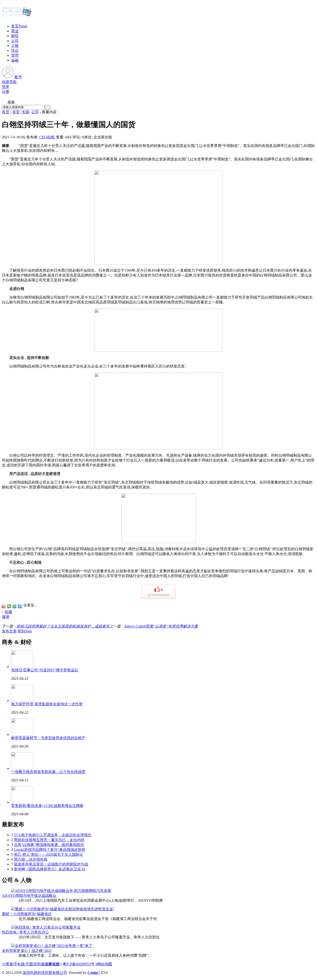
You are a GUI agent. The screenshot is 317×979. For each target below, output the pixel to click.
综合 (15, 50)
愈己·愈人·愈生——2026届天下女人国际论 (48, 854)
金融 (15, 60)
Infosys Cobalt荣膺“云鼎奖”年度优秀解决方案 (161, 626)
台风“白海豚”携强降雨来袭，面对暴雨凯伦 (49, 845)
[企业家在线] (17, 16)
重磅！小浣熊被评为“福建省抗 (27, 914)
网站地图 (104, 964)
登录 (5, 87)
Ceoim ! (93, 973)
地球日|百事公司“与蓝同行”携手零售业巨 (44, 670)
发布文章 (9, 631)
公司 (15, 41)
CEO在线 (46, 137)
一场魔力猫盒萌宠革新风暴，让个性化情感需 (48, 772)
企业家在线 (50, 964)
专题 (25, 112)
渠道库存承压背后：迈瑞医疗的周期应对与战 (51, 864)
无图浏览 (33, 964)
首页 (19, 26)
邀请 (5, 617)
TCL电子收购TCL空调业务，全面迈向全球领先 (52, 835)
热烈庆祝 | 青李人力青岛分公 (25, 932)
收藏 (8, 612)
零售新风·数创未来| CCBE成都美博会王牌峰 (47, 806)
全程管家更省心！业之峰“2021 (27, 951)
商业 (15, 31)
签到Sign (25, 631)
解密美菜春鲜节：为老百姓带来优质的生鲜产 (48, 738)
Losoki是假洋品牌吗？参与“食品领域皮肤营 (49, 850)
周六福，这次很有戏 (30, 859)
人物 (15, 46)
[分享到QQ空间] (14, 606)
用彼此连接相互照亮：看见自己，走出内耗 (49, 840)
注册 (5, 92)
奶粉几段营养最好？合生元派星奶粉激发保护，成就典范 (63, 626)
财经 (15, 36)
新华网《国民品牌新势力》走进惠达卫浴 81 (49, 869)
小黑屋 (7, 964)
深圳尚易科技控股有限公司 (45, 973)
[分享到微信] (9, 606)
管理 (15, 55)
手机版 (19, 964)
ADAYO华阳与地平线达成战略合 (29, 896)
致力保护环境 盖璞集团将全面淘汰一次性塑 (47, 704)
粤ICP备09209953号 (78, 964)
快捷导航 (9, 82)
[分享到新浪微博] (4, 606)
